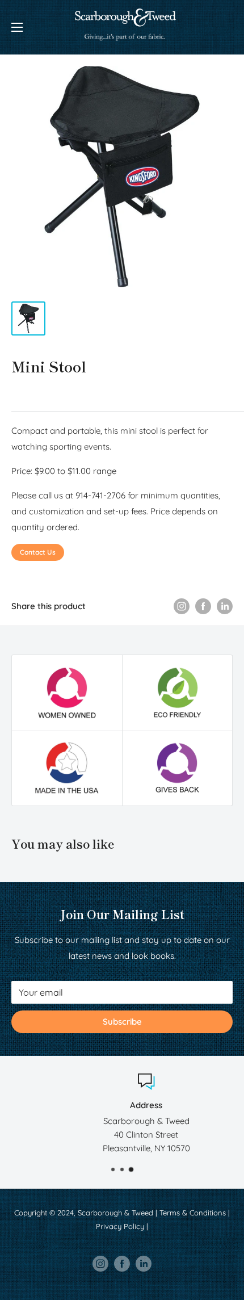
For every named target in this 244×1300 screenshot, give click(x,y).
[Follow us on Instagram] (100, 1264)
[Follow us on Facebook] (122, 1264)
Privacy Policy (120, 1226)
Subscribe (122, 1021)
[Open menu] (17, 27)
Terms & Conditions (192, 1212)
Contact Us (38, 552)
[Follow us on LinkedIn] (144, 1264)
